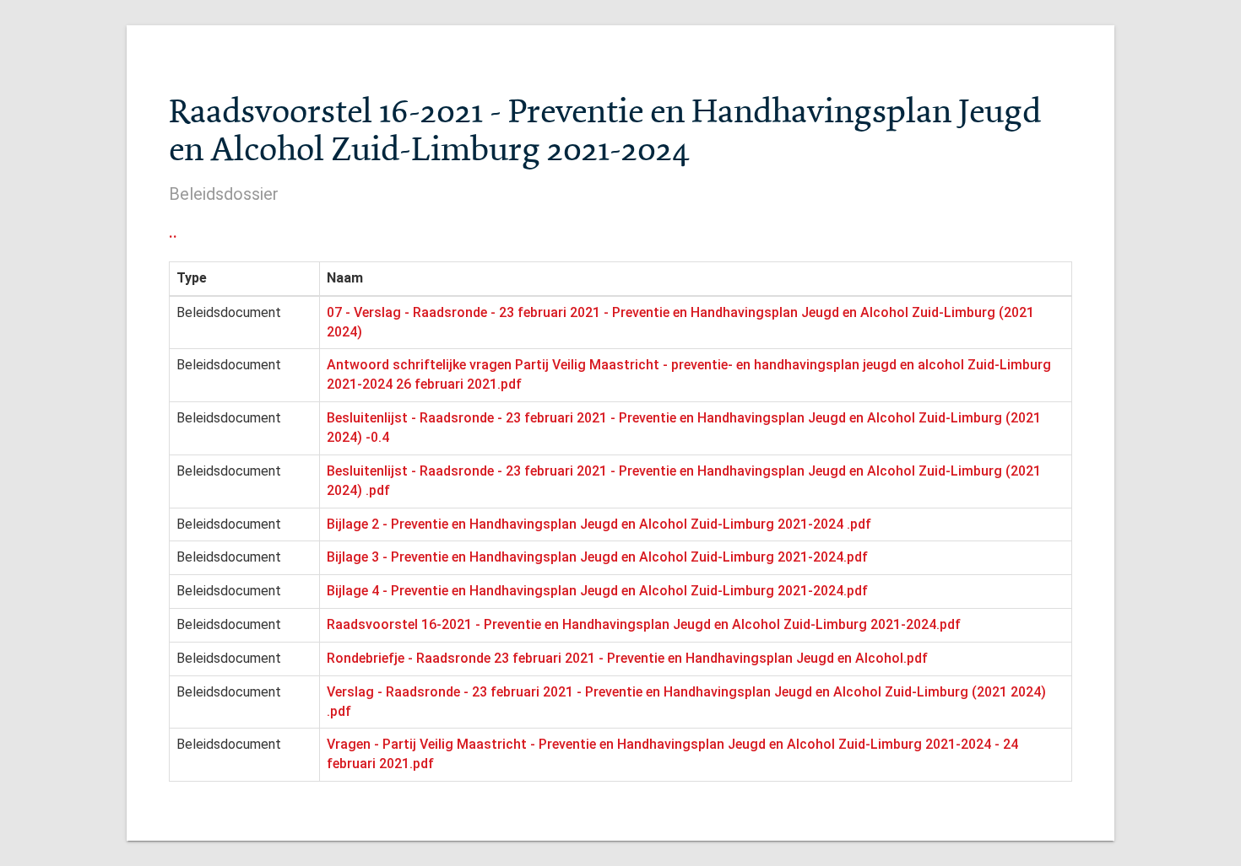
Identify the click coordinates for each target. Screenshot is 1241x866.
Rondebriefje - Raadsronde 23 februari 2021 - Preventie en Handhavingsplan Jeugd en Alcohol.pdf (627, 658)
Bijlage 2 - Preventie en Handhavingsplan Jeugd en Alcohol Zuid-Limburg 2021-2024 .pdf (599, 524)
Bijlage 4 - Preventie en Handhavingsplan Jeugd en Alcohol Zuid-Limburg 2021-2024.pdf (597, 591)
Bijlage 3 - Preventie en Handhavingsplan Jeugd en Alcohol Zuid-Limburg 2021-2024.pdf (597, 557)
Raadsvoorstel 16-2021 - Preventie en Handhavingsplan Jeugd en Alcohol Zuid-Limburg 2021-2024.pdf (644, 624)
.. (173, 232)
